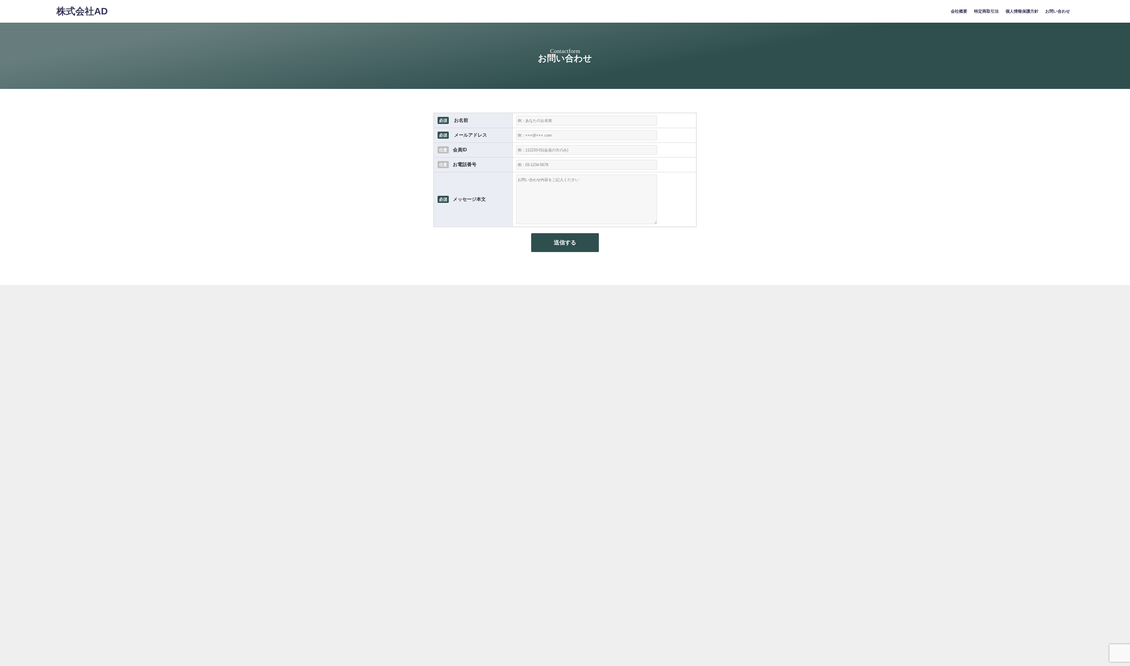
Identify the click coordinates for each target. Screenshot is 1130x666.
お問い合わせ (1057, 11)
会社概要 (959, 11)
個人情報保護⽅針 (1022, 11)
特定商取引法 (986, 11)
